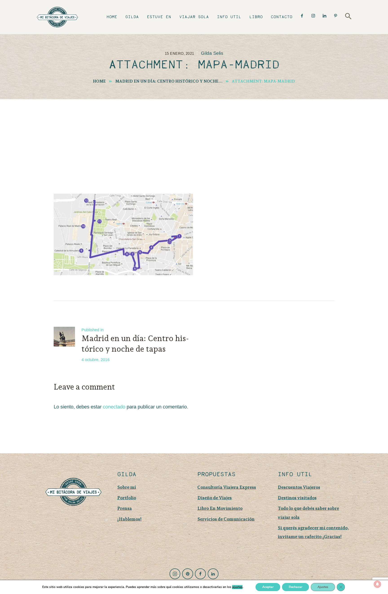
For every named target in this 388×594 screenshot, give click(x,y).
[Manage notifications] (377, 584)
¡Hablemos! (129, 519)
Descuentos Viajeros (299, 487)
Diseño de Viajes (214, 497)
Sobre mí (126, 487)
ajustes (237, 587)
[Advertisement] (194, 132)
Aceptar (267, 587)
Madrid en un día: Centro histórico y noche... (169, 81)
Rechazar (295, 587)
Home (99, 81)
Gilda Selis (212, 53)
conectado (114, 407)
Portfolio (126, 497)
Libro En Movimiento (219, 508)
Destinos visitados (297, 497)
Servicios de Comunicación (226, 519)
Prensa (124, 508)
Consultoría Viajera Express (226, 487)
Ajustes (322, 587)
